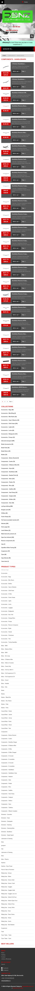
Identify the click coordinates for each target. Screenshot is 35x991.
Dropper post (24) (5, 509)
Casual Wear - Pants (6, 721)
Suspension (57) (5, 551)
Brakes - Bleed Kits (6, 697)
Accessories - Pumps (6, 621)
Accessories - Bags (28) (7, 409)
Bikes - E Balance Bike (7, 659)
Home (4, 55)
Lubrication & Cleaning (6, 838)
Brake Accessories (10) (7, 444)
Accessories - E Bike (6, 594)
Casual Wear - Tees (6, 728)
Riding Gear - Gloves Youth (8, 883)
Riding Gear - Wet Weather (7, 924)
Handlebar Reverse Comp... (20, 172)
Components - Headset (7, 776)
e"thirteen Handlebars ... (19, 63)
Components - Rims (6, 787)
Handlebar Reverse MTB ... (19, 320)
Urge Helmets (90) (6, 558)
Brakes (3, 694)
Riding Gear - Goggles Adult (8, 890)
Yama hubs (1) (5, 561)
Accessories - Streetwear (7, 635)
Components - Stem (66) (7, 502)
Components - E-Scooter (7, 756)
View (23, 71)
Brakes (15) (4, 454)
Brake (2, 690)
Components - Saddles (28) (8, 489)
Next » (11, 401)
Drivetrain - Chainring (6, 824)
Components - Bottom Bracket (8, 735)
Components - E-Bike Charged (8, 752)
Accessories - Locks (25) (7, 430)
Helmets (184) (4, 523)
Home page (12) (5, 527)
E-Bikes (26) (4, 513)
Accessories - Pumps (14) (8, 437)
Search (3, 964)
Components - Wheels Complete (9, 811)
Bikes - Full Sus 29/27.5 (7, 669)
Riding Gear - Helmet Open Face (9, 900)
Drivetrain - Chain (5, 818)
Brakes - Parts (4, 707)
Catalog (3, 954)
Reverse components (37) (8, 540)
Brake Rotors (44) (5, 451)
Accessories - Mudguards (7, 611)
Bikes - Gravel (4, 680)
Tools (2, 931)
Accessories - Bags (6, 576)
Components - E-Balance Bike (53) (10, 465)
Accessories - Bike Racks (7, 580)
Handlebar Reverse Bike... (19, 132)
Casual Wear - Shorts (6, 724)
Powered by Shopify (18, 988)
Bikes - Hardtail (5, 683)
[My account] (2, 2)
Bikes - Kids (4, 687)
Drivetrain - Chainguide (6, 821)
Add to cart (16, 71)
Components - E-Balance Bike (8, 745)
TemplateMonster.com (28, 986)
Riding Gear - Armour (6, 873)
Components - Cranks (6, 738)
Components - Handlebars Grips (9, 773)
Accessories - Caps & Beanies (8, 587)
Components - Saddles (6, 790)
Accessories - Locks (6, 604)
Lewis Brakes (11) (5, 530)
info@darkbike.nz (6, 980)
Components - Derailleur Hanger (9, 742)
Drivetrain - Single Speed (7, 835)
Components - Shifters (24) (8, 499)
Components (4, 731)
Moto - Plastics (5, 859)
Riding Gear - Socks (6, 921)
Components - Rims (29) (7, 485)
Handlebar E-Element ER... (19, 92)
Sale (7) (3, 544)
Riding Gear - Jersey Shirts (8, 907)
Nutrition (3, 862)
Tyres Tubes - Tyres (6, 938)
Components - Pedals (6, 783)
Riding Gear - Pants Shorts (8, 914)
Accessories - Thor (6, 638)
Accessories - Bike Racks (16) (9, 416)
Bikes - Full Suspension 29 (8, 676)
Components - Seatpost (7, 797)
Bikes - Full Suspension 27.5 (8, 673)
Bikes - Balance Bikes (6, 649)
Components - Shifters (6, 800)
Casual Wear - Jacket (6, 714)
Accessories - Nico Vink (7, 614)
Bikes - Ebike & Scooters (7, 662)
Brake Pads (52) (5, 447)
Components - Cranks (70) (8, 461)
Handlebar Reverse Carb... (19, 159)
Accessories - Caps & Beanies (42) (10, 420)
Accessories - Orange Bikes (8, 618)
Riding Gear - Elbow (6, 876)
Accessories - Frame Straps (8, 597)
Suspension (4, 928)
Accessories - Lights (6, 600)
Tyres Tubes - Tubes (6, 935)
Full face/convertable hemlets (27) (10, 520)
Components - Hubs (6, 780)
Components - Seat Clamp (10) (9, 492)
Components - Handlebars (7, 769)
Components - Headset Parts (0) (9, 475)
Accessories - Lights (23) (7, 427)
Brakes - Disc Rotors (6, 700)
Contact (3, 957)
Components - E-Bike (6, 749)
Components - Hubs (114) (7, 478)
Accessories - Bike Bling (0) (8, 413)
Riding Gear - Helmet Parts (8, 904)
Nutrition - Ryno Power (6, 866)
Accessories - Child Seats (7, 590)
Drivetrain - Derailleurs (6, 831)
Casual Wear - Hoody (6, 711)
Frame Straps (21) (6, 516)
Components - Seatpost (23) (8, 496)
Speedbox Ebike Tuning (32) (8, 547)
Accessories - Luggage (7, 607)
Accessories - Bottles (6, 583)
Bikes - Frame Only (6, 666)
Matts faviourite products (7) (8, 533)
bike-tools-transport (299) (7, 440)
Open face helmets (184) (7, 537)
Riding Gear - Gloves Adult (7, 880)
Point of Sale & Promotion (7, 869)
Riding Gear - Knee (6, 911)
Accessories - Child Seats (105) (9, 423)
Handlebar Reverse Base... (19, 106)
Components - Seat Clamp (7, 793)
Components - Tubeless (7, 807)
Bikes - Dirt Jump (5, 656)
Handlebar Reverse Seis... (19, 334)
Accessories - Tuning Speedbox (9, 642)
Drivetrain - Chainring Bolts (7, 828)
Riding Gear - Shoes (6, 917)
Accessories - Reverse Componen (9, 625)
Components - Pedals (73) (8, 482)
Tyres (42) (3, 554)
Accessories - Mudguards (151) (9, 434)
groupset (3, 845)
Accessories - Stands (6, 632)
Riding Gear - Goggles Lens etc (9, 893)
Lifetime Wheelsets (6, 959)
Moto (2, 842)
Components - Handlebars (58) (9, 471)
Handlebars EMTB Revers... (20, 387)
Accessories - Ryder (6, 628)
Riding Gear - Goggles (6, 886)
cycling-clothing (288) (7, 506)
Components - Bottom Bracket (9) (10, 458)
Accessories (4, 573)
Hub (2, 849)
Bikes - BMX (4, 645)
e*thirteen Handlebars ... (19, 79)
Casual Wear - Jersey (6, 718)
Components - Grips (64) (7, 468)
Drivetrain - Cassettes (6, 814)
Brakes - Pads (4, 704)
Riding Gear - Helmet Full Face (8, 897)
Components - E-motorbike (7, 759)
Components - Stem (6, 804)
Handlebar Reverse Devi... (19, 307)
